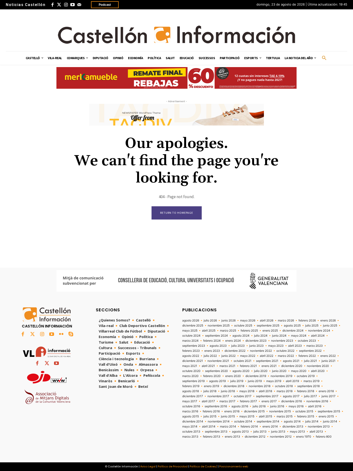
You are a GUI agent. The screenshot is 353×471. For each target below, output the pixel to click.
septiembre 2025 (268, 325)
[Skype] (70, 334)
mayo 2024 (298, 335)
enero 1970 (303, 436)
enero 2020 (233, 376)
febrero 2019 (190, 386)
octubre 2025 (243, 325)
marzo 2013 (190, 436)
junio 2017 (328, 396)
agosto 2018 (190, 391)
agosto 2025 (292, 325)
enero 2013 (232, 436)
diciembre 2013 (292, 426)
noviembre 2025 (219, 325)
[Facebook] (52, 5)
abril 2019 (292, 381)
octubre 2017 (242, 396)
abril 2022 (266, 355)
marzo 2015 (284, 416)
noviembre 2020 (318, 365)
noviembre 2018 (259, 386)
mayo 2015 (246, 416)
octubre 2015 (304, 411)
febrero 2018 (305, 391)
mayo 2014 (189, 426)
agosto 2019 (217, 381)
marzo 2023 (314, 345)
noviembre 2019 (281, 376)
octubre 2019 (306, 376)
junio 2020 (279, 371)
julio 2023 (238, 345)
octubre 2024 (191, 335)
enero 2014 (270, 426)
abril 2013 (316, 431)
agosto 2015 (190, 416)
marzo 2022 (286, 355)
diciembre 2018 (234, 386)
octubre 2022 (285, 350)
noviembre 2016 (317, 401)
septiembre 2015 (329, 411)
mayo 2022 (247, 355)
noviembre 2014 (219, 421)
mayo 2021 (189, 365)
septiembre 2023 (193, 345)
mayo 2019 (273, 381)
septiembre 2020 (216, 371)
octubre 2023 (307, 340)
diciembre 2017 (192, 396)
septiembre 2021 (267, 360)
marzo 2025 (228, 330)
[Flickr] (61, 334)
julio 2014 (311, 421)
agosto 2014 (292, 421)
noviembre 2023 (282, 340)
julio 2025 (311, 325)
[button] (324, 58)
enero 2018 (326, 391)
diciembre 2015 (254, 411)
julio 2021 (310, 360)
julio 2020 (261, 371)
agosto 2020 (241, 371)
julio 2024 (261, 335)
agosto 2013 (240, 431)
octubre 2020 (191, 371)
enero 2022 (328, 355)
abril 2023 (295, 345)
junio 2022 (228, 355)
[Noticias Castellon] (176, 34)
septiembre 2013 (216, 431)
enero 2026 (328, 320)
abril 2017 (208, 401)
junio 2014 (330, 421)
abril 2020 (318, 371)
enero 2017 (269, 401)
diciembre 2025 (192, 325)
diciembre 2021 (192, 360)
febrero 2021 (248, 365)
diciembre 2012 (255, 436)
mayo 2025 (189, 330)
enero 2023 (212, 350)
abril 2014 (208, 426)
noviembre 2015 (280, 411)
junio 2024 (279, 335)
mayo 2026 (247, 320)
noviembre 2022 (261, 350)
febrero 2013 (211, 436)
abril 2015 (265, 416)
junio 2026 (228, 320)
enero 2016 (231, 411)
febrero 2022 (307, 355)
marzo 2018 (284, 391)
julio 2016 (259, 406)
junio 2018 (228, 391)
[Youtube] (72, 5)
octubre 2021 (242, 360)
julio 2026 (210, 320)
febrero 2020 (212, 376)
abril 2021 (208, 365)
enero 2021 (269, 365)
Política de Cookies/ (203, 466)
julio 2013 (260, 431)
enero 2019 (211, 386)
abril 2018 (265, 391)
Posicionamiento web (233, 466)
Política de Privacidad (173, 466)
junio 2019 (255, 381)
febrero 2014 (249, 426)
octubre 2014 (243, 421)
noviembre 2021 (218, 360)
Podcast (105, 4)
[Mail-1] (79, 5)
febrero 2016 (211, 411)
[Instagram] (66, 5)
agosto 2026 (190, 320)
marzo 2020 (190, 376)
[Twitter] (59, 5)
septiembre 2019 (193, 381)
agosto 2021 (291, 360)
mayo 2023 (276, 345)
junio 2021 (328, 360)
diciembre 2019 (255, 376)
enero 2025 (270, 330)
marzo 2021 (227, 365)
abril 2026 (266, 320)
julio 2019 (236, 381)
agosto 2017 (291, 396)
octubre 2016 (191, 406)
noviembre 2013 (319, 426)
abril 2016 (314, 406)
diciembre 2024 (293, 330)
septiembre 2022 (310, 350)
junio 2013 (278, 431)
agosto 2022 (190, 355)
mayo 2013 (297, 431)
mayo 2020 (298, 371)
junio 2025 (330, 325)
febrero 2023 (191, 350)
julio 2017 (310, 396)
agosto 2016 (239, 406)
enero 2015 (326, 416)
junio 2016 (277, 406)
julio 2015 (209, 416)
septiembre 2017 (267, 396)
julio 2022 (210, 355)
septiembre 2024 (216, 335)
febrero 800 (324, 436)
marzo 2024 (190, 340)
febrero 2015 (305, 416)
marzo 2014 (228, 426)
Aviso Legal (148, 466)
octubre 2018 (284, 386)
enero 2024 (233, 340)
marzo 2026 (286, 320)
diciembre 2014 (192, 421)
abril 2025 (208, 330)
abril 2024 (318, 335)
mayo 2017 (189, 401)
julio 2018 (209, 391)
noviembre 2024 (319, 330)
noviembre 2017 (218, 396)
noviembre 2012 (281, 436)
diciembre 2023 (256, 340)
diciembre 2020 (291, 365)
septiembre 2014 (268, 421)
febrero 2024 (212, 340)
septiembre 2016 (216, 406)
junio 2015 (228, 416)
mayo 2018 (246, 391)
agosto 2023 (218, 345)
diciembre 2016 (291, 401)
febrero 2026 (307, 320)
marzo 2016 (190, 411)
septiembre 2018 (308, 386)
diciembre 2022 (235, 350)
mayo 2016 (296, 406)
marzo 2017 (227, 401)
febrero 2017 (248, 401)
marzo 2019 (311, 381)
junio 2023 (256, 345)
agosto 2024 (241, 335)
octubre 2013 (191, 431)
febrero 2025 (249, 330)
